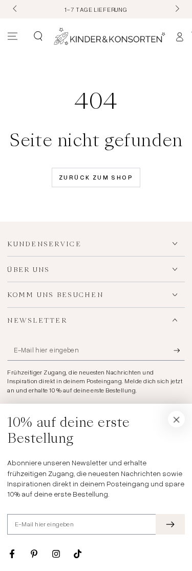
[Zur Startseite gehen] (109, 36)
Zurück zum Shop (96, 177)
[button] (37, 36)
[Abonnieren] (179, 351)
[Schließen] (176, 419)
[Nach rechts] (176, 9)
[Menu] (12, 36)
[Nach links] (15, 9)
